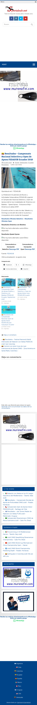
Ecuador (31, 162)
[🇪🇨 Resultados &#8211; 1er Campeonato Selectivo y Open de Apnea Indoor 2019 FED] (25, 282)
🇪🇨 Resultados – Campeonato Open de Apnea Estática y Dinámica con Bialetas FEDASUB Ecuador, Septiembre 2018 (8, 293)
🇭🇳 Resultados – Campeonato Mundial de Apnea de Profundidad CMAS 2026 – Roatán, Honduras (18, 502)
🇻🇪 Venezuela (18, 697)
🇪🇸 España (18, 678)
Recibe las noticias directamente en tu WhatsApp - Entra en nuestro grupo (18, 145)
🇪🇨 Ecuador (18, 675)
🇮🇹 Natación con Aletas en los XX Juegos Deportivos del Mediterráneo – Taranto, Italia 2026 (18, 496)
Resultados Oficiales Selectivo (12, 219)
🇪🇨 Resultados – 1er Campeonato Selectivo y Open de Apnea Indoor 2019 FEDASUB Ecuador (24, 291)
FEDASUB (10, 253)
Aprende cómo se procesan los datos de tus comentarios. (16, 407)
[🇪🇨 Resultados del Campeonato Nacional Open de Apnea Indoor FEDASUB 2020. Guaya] (8, 310)
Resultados (5, 164)
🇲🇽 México (18, 682)
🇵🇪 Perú (18, 686)
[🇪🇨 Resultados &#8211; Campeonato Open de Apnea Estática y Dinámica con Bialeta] (8, 282)
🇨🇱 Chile (18, 667)
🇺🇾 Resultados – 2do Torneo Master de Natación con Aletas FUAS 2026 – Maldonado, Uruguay (17, 514)
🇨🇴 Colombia (18, 671)
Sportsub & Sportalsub (24, 702)
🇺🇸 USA (18, 693)
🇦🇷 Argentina (18, 663)
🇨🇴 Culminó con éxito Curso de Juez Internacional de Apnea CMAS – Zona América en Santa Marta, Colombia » (18, 348)
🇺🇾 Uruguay (18, 690)
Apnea (17, 162)
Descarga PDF (14, 249)
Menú (2, 2)
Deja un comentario (10, 335)
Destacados (24, 162)
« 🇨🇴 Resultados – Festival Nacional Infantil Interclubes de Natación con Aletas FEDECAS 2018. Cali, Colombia (16, 342)
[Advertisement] (18, 45)
